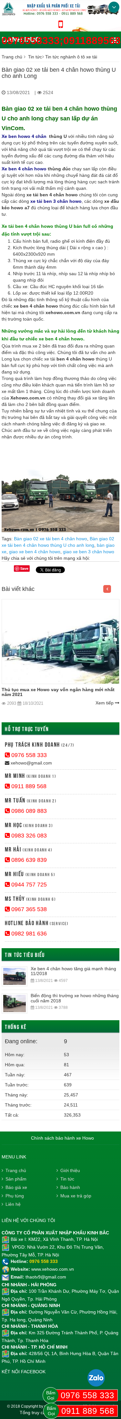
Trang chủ (12, 56)
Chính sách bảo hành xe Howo (62, 1138)
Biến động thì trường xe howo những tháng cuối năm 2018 (75, 998)
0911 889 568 (28, 786)
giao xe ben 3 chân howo (88, 551)
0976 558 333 (28, 755)
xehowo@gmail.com (30, 762)
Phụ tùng (14, 1195)
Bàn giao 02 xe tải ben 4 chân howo (50, 538)
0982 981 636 (28, 933)
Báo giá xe (16, 1187)
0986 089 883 (28, 811)
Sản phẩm (15, 1178)
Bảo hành (70, 1187)
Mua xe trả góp (75, 1195)
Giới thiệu (70, 1170)
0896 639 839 (28, 860)
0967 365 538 (28, 909)
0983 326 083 (28, 835)
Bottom (113, 7)
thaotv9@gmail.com (45, 1276)
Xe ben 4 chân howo (24, 168)
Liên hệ (13, 1204)
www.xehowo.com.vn (52, 1269)
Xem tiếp (105, 702)
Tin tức (35, 56)
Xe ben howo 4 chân (24, 136)
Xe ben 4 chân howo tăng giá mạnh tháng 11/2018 (73, 971)
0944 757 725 (28, 884)
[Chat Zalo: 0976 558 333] (96, 1378)
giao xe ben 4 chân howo (34, 551)
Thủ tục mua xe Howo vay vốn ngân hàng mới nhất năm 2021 (58, 692)
